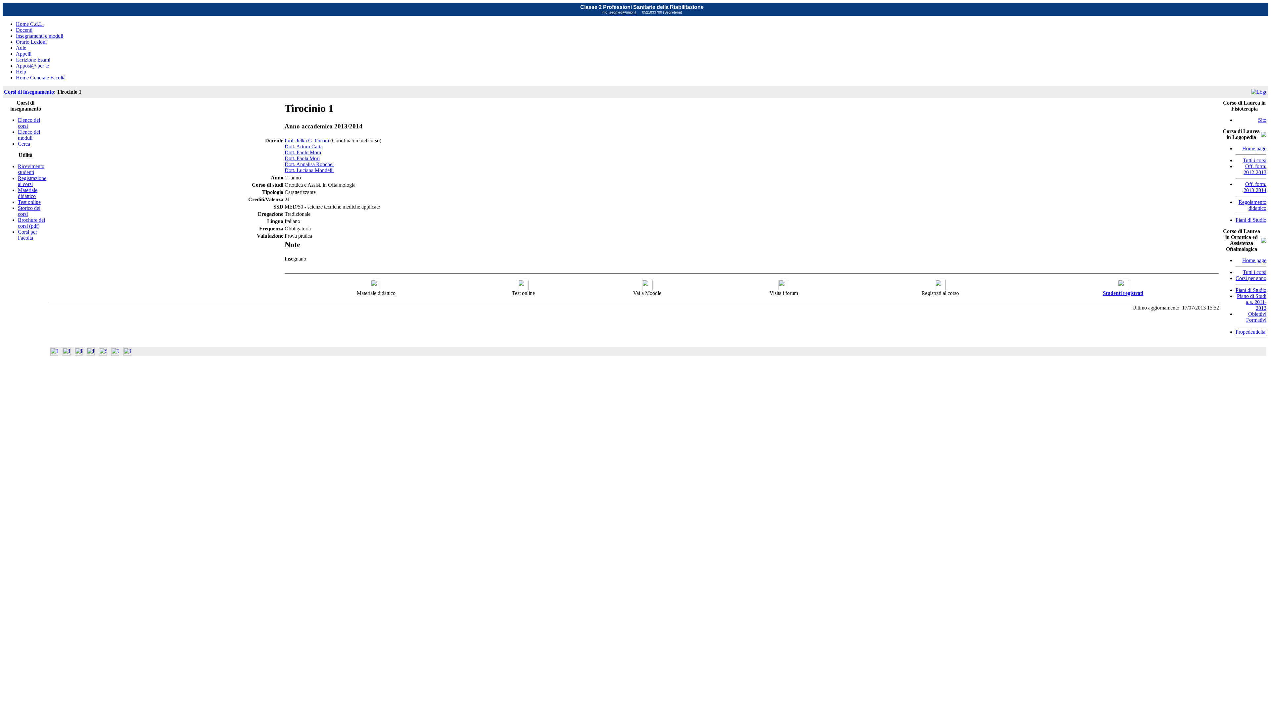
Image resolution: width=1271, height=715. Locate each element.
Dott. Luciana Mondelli (309, 170)
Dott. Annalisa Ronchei (309, 164)
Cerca (24, 144)
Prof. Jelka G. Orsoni (307, 140)
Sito (1262, 120)
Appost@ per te (32, 66)
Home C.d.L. (30, 24)
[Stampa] (127, 354)
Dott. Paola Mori (302, 158)
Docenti (24, 30)
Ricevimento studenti (31, 169)
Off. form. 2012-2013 (1255, 169)
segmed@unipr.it (622, 12)
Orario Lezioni (31, 42)
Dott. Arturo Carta (304, 146)
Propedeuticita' (1251, 332)
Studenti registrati (1123, 293)
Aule (21, 48)
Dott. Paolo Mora (303, 152)
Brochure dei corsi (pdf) (31, 223)
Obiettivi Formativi (1256, 317)
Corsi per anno (1251, 278)
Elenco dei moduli (29, 135)
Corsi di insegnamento (29, 92)
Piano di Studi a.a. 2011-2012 (1251, 302)
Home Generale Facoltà (41, 77)
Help (21, 71)
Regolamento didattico (1252, 205)
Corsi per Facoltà (27, 235)
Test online (29, 202)
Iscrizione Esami (33, 60)
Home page (1254, 148)
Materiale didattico (27, 193)
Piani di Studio (1251, 220)
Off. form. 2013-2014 (1255, 187)
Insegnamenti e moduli (39, 36)
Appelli (23, 54)
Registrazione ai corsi (32, 181)
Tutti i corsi (1254, 160)
